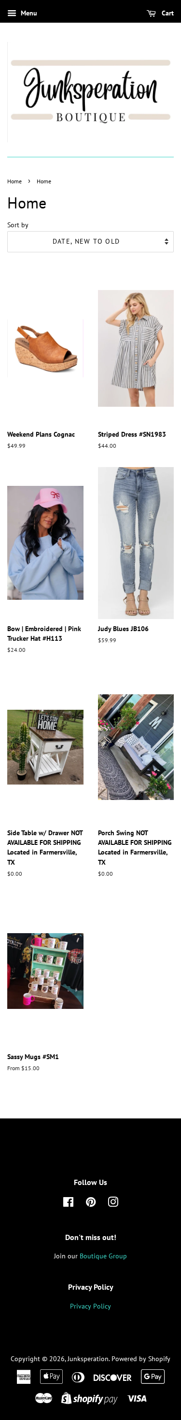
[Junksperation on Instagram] (113, 1203)
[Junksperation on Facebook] (68, 1203)
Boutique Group (103, 1256)
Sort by (17, 224)
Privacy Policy (90, 1306)
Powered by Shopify (140, 1358)
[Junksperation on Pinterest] (90, 1203)
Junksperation (88, 1358)
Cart (167, 13)
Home (14, 181)
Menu (28, 13)
